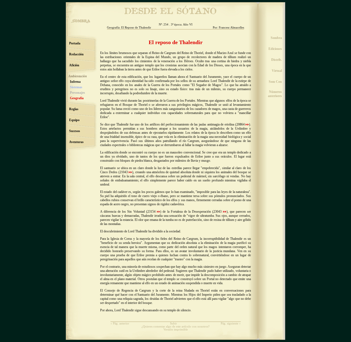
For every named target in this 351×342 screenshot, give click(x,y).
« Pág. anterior (120, 323)
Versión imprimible (175, 329)
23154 (152, 211)
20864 (241, 124)
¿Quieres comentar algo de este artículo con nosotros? (175, 326)
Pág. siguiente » (231, 323)
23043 (218, 211)
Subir (173, 323)
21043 (124, 172)
